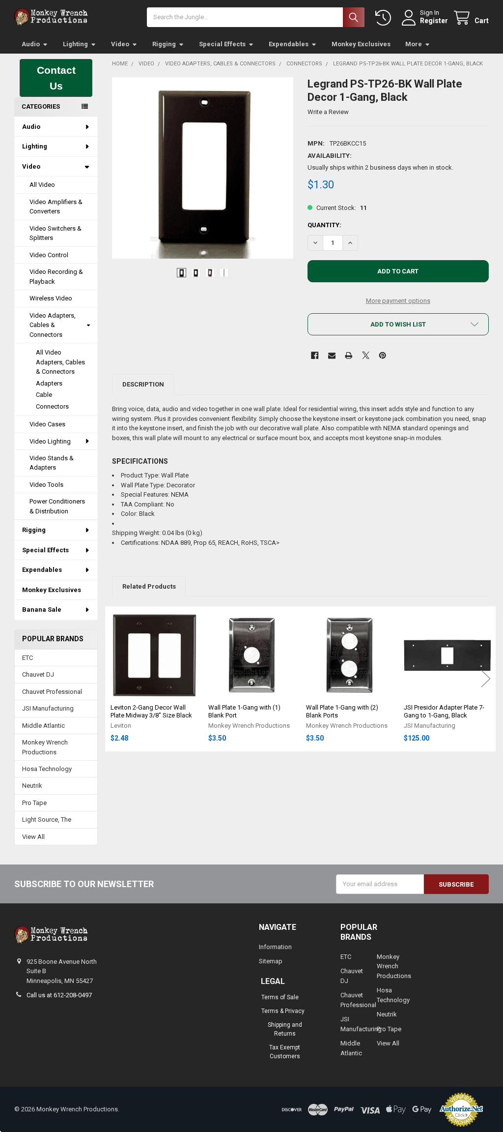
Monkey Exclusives (361, 44)
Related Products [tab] (149, 586)
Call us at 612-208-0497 (59, 995)
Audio (31, 44)
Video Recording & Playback (56, 276)
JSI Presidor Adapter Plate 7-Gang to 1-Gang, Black (444, 711)
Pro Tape (34, 802)
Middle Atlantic (43, 725)
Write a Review (328, 112)
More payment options (398, 300)
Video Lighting (50, 441)
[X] (366, 355)
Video (120, 44)
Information (275, 947)
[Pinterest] (382, 355)
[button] (56, 78)
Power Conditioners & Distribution (57, 506)
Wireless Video (50, 298)
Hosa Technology (47, 769)
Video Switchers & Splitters (55, 233)
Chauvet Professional (52, 691)
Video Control (48, 255)
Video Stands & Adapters (51, 463)
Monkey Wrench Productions (45, 747)
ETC (27, 657)
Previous (115, 679)
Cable (44, 394)
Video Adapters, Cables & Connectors (52, 325)
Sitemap (270, 961)
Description (143, 384)
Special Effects (222, 44)
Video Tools (46, 484)
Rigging (164, 44)
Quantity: (324, 225)
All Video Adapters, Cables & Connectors (60, 362)
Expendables (288, 44)
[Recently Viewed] (385, 18)
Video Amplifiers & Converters (56, 206)
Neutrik (32, 785)
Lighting (75, 44)
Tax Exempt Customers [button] (284, 1052)
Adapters (49, 383)
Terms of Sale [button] (280, 997)
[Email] (332, 355)
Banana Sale (41, 609)
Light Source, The (46, 819)
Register (434, 21)
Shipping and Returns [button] (285, 1029)
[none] (202, 168)
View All (33, 836)
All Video (42, 184)
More (413, 44)
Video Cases (47, 424)
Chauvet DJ (38, 674)
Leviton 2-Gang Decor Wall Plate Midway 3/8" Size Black (151, 711)
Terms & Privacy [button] (283, 1011)
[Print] (348, 355)
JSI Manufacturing (48, 708)
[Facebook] (314, 355)
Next (486, 679)
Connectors (52, 406)
